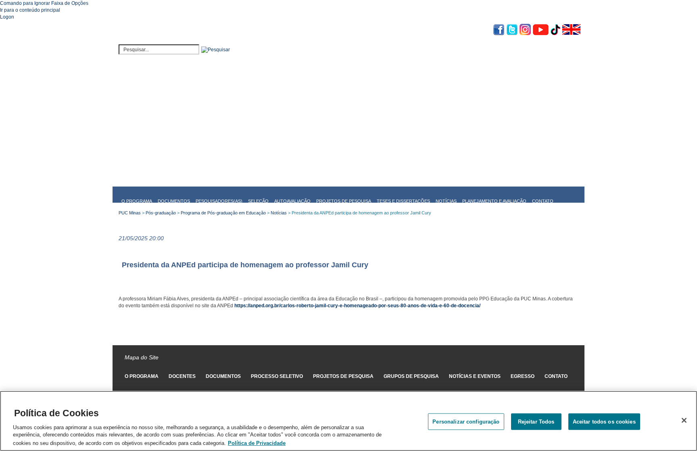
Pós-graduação (161, 212)
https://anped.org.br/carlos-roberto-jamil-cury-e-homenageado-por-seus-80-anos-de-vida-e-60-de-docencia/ (357, 305)
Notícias (446, 201)
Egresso (522, 376)
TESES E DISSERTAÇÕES (403, 201)
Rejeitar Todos (536, 421)
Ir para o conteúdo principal (30, 10)
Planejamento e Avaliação (494, 201)
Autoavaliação (292, 201)
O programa (142, 376)
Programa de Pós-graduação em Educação (223, 212)
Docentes (182, 376)
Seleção (258, 201)
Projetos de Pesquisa (343, 201)
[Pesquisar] (215, 49)
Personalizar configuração (465, 421)
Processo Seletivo (277, 376)
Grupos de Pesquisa (411, 376)
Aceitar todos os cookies (604, 421)
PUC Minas (130, 212)
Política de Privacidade (257, 443)
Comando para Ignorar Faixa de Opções (44, 3)
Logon (7, 17)
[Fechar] (684, 420)
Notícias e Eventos (475, 376)
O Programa (136, 201)
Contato (542, 201)
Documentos (174, 201)
